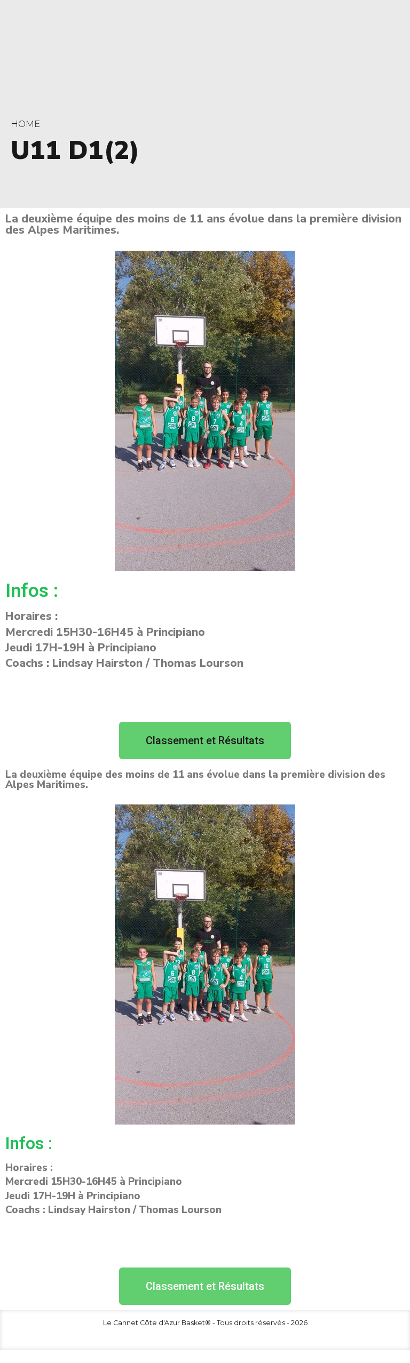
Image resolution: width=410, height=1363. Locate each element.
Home (25, 123)
